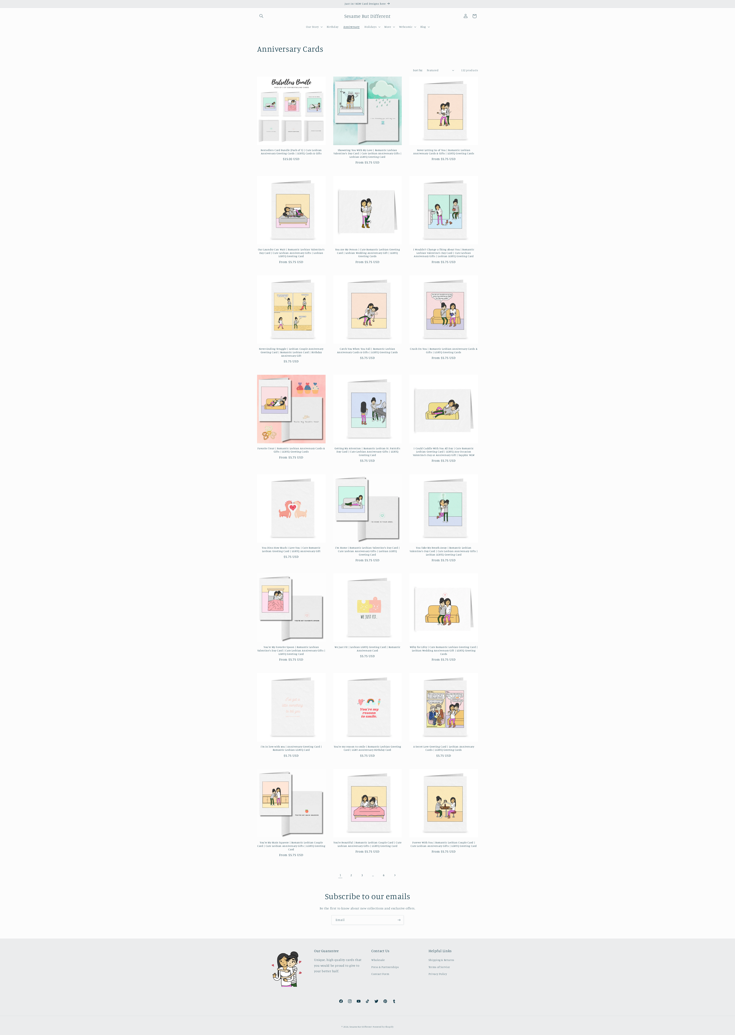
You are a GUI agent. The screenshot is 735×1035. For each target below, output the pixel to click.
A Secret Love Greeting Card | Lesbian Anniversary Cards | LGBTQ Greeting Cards (443, 748)
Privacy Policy (438, 973)
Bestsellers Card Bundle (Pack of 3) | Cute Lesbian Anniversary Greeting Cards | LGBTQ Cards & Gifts (291, 152)
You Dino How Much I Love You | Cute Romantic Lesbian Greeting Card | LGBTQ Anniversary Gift (291, 549)
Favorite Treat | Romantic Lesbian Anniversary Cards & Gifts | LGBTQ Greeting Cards (291, 450)
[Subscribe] (399, 920)
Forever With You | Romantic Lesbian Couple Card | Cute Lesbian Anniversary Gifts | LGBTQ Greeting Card (444, 844)
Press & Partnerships (385, 967)
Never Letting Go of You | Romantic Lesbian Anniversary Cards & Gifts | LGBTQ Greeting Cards (443, 152)
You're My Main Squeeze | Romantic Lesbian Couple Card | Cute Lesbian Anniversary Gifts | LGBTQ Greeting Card (291, 846)
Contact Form (380, 973)
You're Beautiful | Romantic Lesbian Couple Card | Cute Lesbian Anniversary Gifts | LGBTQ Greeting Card (367, 844)
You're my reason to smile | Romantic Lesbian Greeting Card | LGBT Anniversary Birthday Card (367, 748)
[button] (261, 16)
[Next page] (394, 875)
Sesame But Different (361, 1026)
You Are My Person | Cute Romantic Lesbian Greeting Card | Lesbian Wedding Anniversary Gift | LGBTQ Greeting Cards (367, 253)
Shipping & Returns (441, 959)
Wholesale (378, 959)
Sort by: (418, 70)
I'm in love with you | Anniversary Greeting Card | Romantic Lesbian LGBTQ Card (291, 748)
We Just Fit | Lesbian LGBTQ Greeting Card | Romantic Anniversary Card (367, 648)
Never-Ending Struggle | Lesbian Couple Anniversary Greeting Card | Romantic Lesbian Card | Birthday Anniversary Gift (291, 352)
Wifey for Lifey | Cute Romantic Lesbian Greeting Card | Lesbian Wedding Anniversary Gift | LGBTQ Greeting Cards (444, 650)
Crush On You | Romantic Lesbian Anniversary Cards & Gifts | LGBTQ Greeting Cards (443, 350)
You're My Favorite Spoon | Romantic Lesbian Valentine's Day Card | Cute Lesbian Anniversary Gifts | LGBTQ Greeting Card (291, 650)
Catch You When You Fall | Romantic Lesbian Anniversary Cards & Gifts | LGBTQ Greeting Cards (367, 350)
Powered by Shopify (383, 1026)
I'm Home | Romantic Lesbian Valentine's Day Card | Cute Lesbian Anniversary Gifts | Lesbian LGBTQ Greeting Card (367, 551)
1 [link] (340, 875)
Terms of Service (439, 967)
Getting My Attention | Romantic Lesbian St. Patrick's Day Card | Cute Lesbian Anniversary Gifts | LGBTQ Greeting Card (367, 452)
